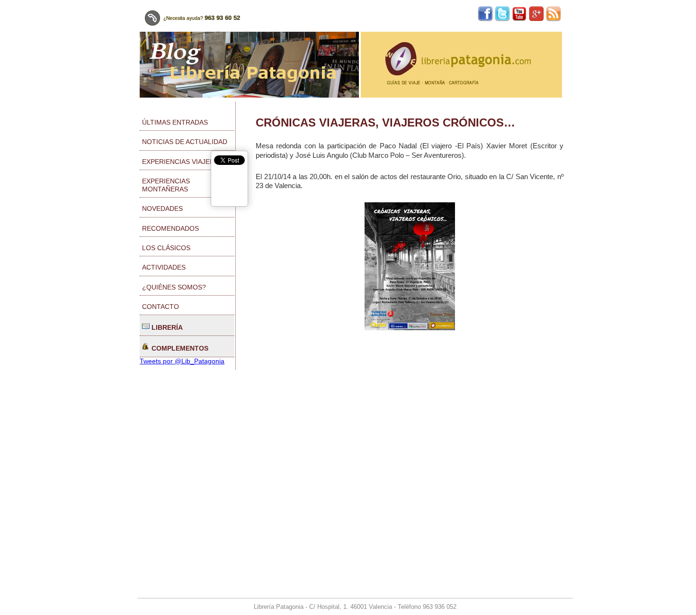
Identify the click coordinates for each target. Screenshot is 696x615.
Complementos (179, 348)
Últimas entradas (175, 122)
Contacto (160, 306)
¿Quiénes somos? (174, 287)
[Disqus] (409, 470)
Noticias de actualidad (184, 141)
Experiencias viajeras (182, 161)
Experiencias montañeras (166, 185)
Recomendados (170, 228)
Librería (166, 327)
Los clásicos (166, 248)
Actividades (164, 267)
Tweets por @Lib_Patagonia (182, 361)
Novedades (162, 208)
